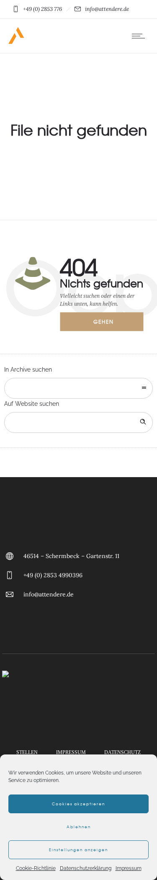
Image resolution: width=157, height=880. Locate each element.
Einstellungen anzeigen (78, 849)
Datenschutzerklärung (85, 868)
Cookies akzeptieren (78, 804)
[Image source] (78, 702)
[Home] (16, 42)
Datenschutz (122, 752)
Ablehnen (79, 827)
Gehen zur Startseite (109, 324)
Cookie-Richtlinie (36, 868)
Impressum (129, 868)
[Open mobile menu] (140, 36)
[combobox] (78, 388)
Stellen (27, 752)
